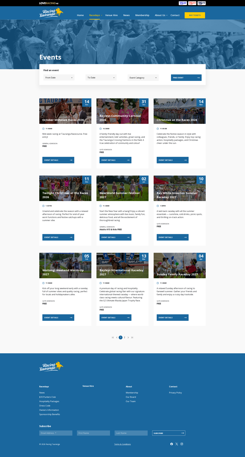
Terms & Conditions (122, 444)
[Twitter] (178, 444)
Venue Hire (111, 15)
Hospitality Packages (49, 401)
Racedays (94, 15)
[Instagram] (183, 444)
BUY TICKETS (195, 15)
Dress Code (44, 405)
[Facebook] (172, 444)
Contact (175, 15)
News (126, 15)
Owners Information (49, 410)
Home (80, 15)
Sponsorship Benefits (49, 414)
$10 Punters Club (47, 397)
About (129, 386)
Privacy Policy (175, 392)
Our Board (131, 397)
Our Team (131, 401)
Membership (142, 15)
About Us (160, 15)
